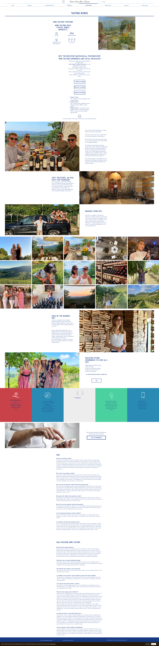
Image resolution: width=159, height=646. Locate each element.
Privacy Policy (53, 644)
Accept (153, 644)
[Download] (79, 116)
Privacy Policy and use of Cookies (68, 640)
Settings (147, 644)
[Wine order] (63, 1)
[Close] (157, 644)
